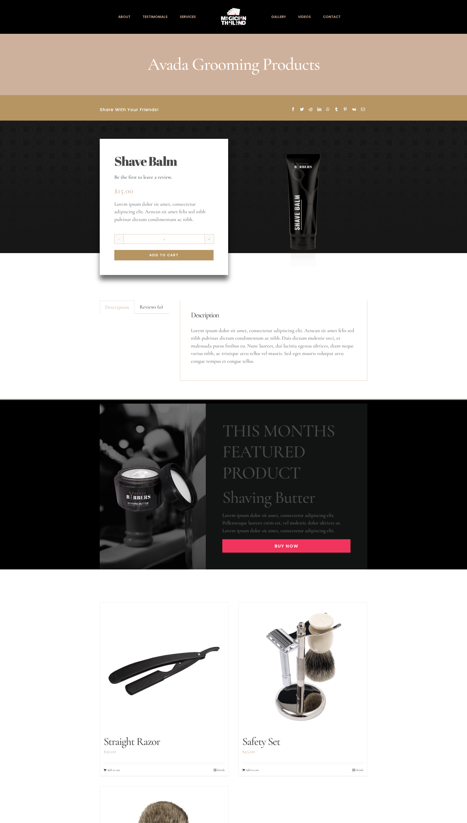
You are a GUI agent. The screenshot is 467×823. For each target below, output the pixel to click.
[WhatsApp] (328, 110)
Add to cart (164, 255)
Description (117, 307)
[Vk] (354, 110)
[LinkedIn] (319, 110)
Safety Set (261, 741)
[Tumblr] (336, 110)
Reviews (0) (151, 307)
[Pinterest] (345, 110)
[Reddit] (310, 110)
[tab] (117, 307)
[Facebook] (293, 110)
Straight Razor (132, 741)
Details (221, 770)
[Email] (363, 110)
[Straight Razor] (164, 666)
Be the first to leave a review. (143, 177)
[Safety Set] (303, 666)
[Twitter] (301, 110)
